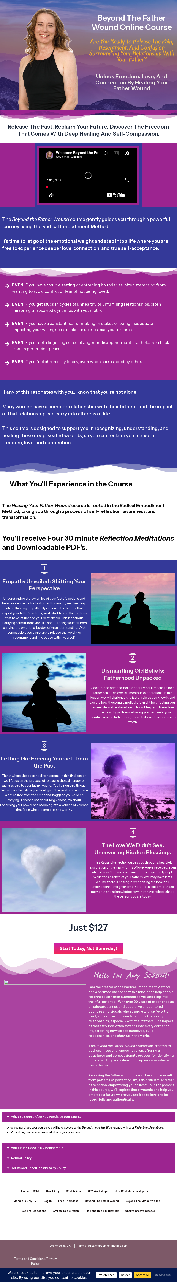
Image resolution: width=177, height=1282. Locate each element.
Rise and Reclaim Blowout (102, 1210)
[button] (88, 1117)
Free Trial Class (68, 1201)
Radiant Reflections (33, 1210)
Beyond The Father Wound (102, 1201)
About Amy (52, 1191)
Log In (48, 1201)
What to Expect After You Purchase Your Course (46, 1116)
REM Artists (73, 1191)
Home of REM (30, 1191)
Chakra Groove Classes (140, 1210)
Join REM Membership (129, 1191)
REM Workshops (97, 1191)
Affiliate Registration (66, 1210)
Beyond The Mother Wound (142, 1201)
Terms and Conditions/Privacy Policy (38, 1168)
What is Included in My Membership (37, 1148)
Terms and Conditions (29, 1259)
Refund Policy (21, 1158)
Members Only (22, 1201)
